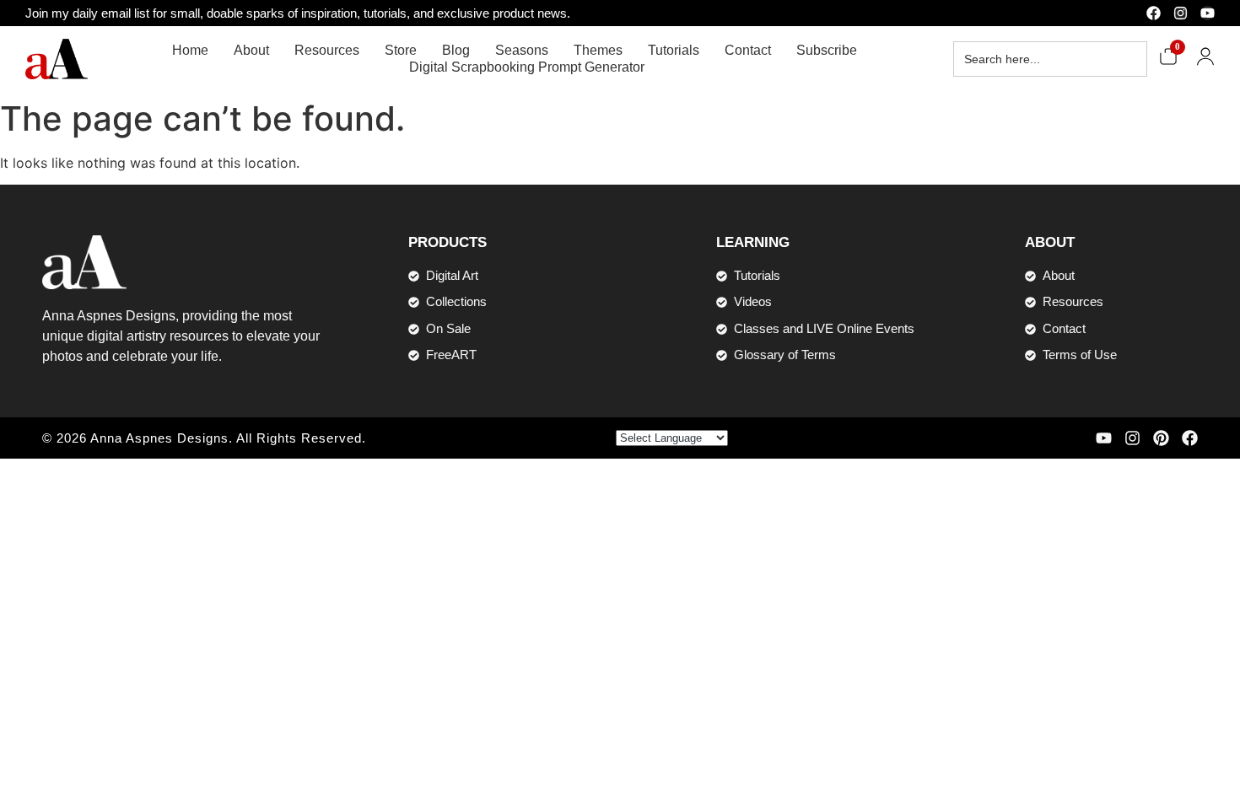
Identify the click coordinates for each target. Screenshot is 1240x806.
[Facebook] (1153, 13)
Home (190, 50)
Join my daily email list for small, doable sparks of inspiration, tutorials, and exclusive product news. (297, 13)
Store (401, 50)
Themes (598, 50)
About (251, 50)
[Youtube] (1207, 13)
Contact (748, 50)
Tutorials (673, 50)
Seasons (521, 50)
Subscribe (826, 50)
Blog (456, 50)
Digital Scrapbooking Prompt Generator (526, 67)
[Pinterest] (1161, 438)
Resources (326, 50)
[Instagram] (1180, 13)
